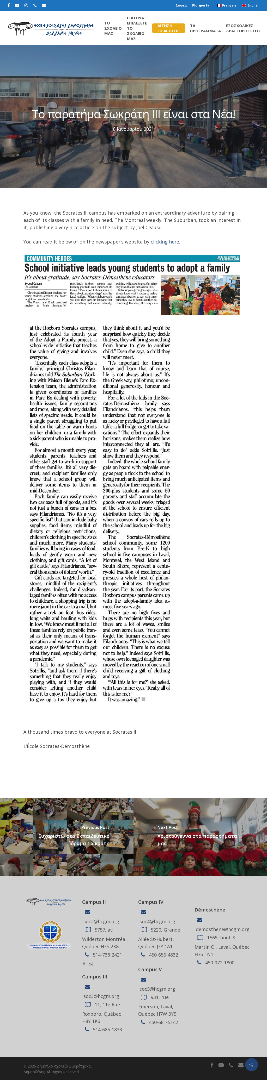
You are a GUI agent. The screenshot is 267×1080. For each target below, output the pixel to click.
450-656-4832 (163, 955)
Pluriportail (201, 5)
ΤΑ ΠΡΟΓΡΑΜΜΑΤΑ (205, 28)
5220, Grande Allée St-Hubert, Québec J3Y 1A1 (159, 938)
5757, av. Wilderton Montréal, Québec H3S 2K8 (105, 938)
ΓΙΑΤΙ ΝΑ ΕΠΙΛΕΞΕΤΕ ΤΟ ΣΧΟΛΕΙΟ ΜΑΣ (137, 28)
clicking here (165, 242)
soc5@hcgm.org (156, 989)
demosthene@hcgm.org (222, 929)
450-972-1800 (219, 962)
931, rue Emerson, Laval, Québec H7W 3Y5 (157, 1005)
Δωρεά (181, 5)
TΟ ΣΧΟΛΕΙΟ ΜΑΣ (113, 28)
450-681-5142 (163, 1022)
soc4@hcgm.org (156, 921)
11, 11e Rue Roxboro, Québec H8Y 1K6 (101, 1012)
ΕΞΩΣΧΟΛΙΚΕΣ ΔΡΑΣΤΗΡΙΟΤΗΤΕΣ (244, 28)
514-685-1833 (107, 1029)
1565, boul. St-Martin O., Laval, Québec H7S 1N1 (222, 945)
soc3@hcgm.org (100, 996)
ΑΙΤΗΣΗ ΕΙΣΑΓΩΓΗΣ (168, 28)
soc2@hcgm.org (100, 921)
